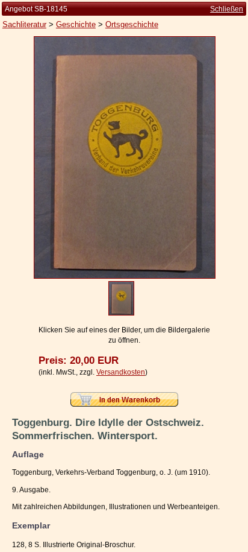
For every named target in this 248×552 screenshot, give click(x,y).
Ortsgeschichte (131, 24)
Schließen (226, 9)
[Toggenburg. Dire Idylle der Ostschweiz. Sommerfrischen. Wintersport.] (124, 276)
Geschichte (76, 24)
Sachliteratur (24, 24)
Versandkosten (120, 372)
